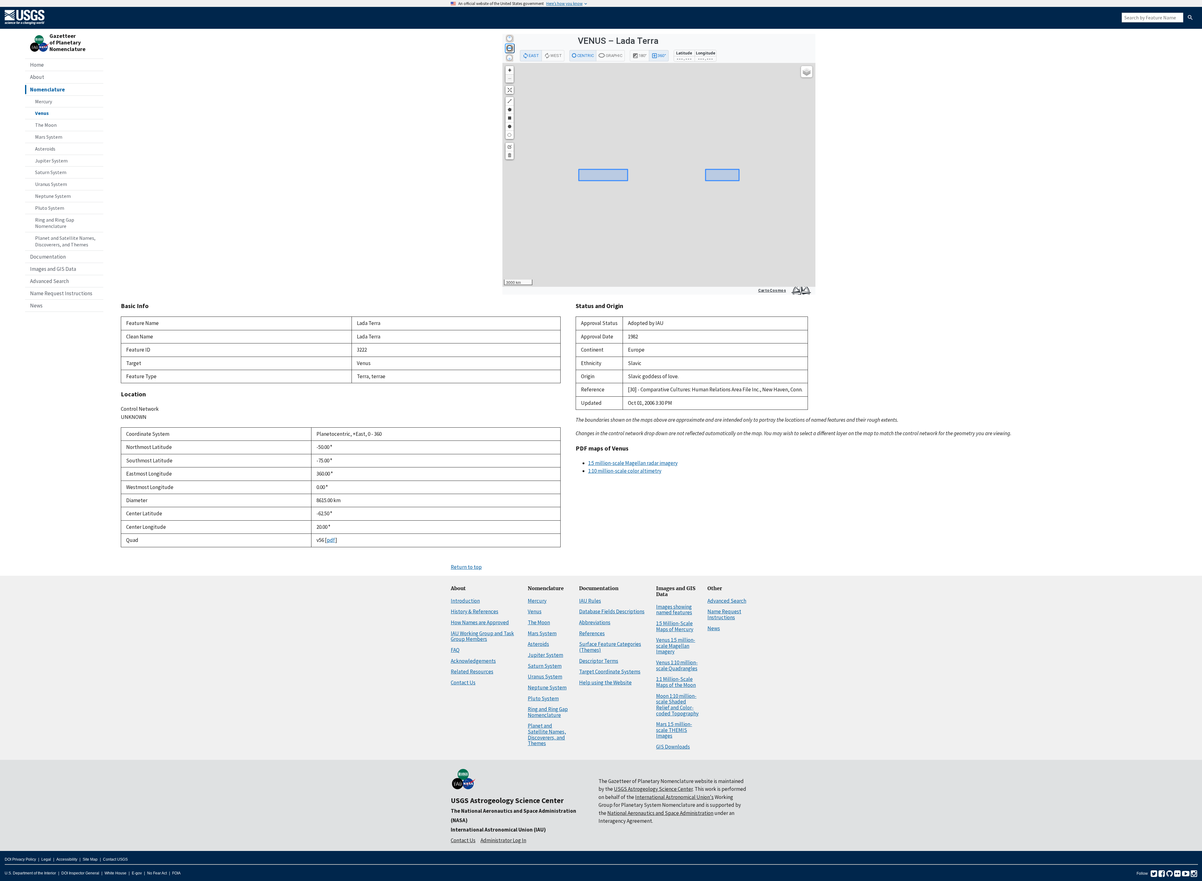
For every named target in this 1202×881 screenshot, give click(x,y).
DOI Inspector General (80, 873)
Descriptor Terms (598, 660)
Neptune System (53, 196)
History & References (474, 611)
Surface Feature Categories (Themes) (610, 647)
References (592, 633)
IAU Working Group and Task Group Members (482, 636)
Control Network (140, 408)
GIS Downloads (673, 746)
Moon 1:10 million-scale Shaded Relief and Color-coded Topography (677, 705)
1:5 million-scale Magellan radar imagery (633, 463)
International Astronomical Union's (674, 797)
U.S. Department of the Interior (30, 873)
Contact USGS (115, 859)
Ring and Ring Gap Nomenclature (54, 223)
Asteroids (45, 149)
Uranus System (51, 184)
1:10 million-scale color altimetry (624, 470)
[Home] (24, 25)
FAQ (455, 650)
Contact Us (463, 682)
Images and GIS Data (53, 268)
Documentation (48, 256)
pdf (331, 540)
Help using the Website (605, 682)
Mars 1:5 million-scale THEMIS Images (674, 730)
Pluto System (49, 208)
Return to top (466, 567)
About (37, 77)
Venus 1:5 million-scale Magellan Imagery (675, 645)
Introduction (465, 600)
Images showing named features (674, 609)
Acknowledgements (473, 660)
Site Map (90, 859)
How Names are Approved (480, 622)
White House (115, 873)
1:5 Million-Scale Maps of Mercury (674, 626)
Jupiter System (51, 160)
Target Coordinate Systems (609, 671)
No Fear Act (157, 873)
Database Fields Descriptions (612, 611)
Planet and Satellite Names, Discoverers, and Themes (65, 241)
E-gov (137, 873)
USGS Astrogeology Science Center (507, 800)
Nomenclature (47, 89)
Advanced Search (49, 281)
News (36, 305)
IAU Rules (590, 600)
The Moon (46, 125)
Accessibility (66, 859)
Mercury (43, 101)
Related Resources (472, 671)
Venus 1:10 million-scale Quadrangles (677, 665)
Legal (46, 859)
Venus (42, 113)
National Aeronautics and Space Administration (660, 813)
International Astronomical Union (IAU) (498, 829)
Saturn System (50, 172)
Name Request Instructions (61, 293)
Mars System (48, 137)
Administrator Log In (503, 840)
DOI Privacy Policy (20, 859)
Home (37, 64)
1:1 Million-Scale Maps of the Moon (676, 682)
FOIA (176, 873)
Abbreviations (594, 622)
